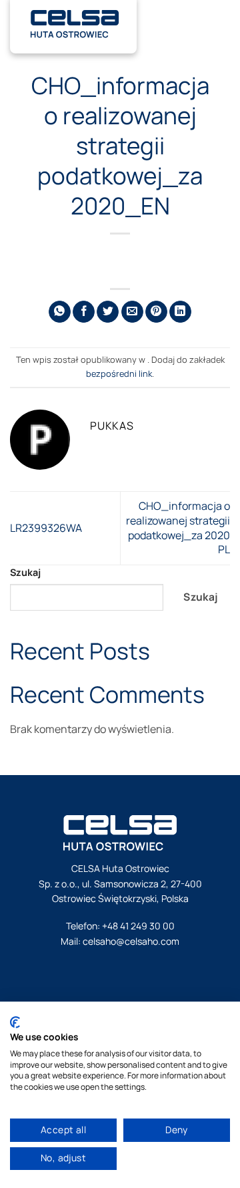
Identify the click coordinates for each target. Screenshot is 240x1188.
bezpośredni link (119, 373)
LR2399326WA (46, 528)
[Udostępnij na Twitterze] (108, 312)
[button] (223, 20)
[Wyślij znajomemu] (132, 312)
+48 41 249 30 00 (138, 925)
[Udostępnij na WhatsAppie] (60, 312)
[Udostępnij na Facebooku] (84, 312)
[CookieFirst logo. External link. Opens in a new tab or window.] (15, 1022)
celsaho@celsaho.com (131, 941)
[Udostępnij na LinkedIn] (180, 312)
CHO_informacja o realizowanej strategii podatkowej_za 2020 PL (178, 527)
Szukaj (25, 572)
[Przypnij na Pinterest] (156, 312)
